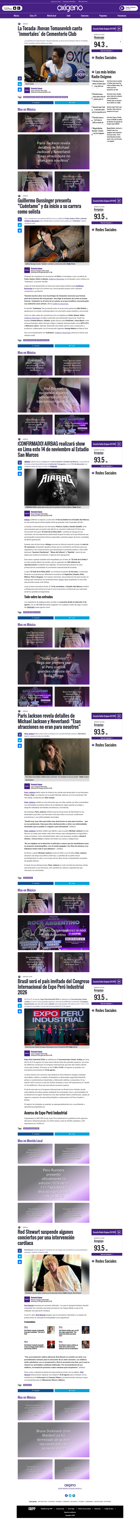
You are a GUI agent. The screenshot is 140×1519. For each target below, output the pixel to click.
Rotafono (107, 1501)
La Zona (81, 1501)
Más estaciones (83, 1)
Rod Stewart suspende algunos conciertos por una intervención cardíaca (35, 181)
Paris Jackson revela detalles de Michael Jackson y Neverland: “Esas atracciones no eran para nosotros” (54, 152)
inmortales (39, 97)
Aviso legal (71, 1508)
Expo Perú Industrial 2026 (31, 1128)
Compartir (36, 102)
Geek (68, 15)
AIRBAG (26, 612)
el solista (58, 97)
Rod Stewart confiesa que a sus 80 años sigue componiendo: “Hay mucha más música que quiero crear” (69, 1333)
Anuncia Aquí (60, 1508)
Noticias (64, 97)
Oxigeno (58, 1501)
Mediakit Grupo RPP (47, 1508)
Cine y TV (33, 15)
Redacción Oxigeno (36, 88)
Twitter (73, 102)
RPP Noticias (42, 1501)
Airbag (61, 580)
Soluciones (97, 1508)
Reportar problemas (70, 1512)
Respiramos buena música (70, 1489)
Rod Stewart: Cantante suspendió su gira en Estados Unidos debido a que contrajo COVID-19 (34, 1347)
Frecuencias (122, 15)
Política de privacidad (84, 1508)
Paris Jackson (29, 734)
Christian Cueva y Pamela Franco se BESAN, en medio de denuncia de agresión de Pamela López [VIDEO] (114, 120)
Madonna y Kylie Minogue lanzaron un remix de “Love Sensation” (35, 1153)
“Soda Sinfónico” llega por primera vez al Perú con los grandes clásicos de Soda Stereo (72, 181)
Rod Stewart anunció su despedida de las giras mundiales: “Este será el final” (34, 1332)
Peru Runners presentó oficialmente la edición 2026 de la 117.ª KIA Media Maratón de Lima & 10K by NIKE (53, 1183)
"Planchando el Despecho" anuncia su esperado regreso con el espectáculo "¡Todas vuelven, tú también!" (72, 1153)
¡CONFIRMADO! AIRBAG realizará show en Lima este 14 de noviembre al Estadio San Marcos (72, 122)
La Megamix (89, 1501)
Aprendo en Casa (56, 1)
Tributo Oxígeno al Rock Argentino (72, 424)
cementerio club (49, 97)
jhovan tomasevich (29, 97)
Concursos (85, 15)
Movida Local (27, 976)
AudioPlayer (98, 1501)
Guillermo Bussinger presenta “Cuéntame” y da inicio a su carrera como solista (35, 122)
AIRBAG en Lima (35, 612)
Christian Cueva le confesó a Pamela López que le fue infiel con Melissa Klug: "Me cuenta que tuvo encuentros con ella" (114, 85)
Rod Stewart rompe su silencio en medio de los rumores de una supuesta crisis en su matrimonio (68, 1347)
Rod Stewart (27, 1385)
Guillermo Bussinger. (61, 304)
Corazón (66, 1501)
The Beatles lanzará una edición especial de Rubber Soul (72, 962)
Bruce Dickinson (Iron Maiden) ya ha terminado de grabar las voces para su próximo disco (72, 696)
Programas (103, 15)
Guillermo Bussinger (31, 221)
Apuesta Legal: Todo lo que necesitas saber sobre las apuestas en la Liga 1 (114, 109)
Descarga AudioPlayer (69, 1)
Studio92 (51, 1501)
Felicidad (73, 1501)
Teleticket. (53, 466)
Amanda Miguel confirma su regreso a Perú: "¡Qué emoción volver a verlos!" (35, 1212)
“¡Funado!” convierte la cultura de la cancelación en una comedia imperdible (72, 1212)
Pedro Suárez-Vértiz (43, 340)
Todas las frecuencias (106, 51)
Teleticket (31, 607)
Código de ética (108, 1508)
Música (16, 15)
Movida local (51, 15)
